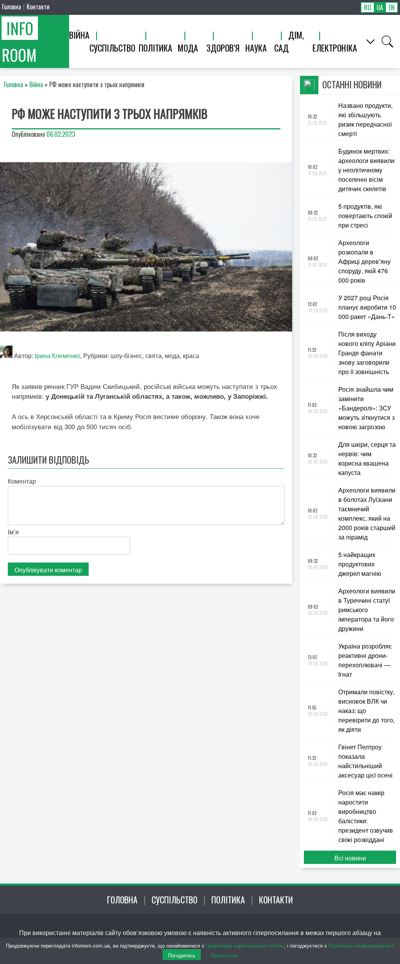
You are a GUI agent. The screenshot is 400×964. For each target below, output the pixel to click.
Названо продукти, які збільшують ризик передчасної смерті (365, 119)
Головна (11, 6)
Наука (256, 47)
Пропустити (224, 955)
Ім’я (13, 531)
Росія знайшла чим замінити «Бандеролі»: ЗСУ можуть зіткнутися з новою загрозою (366, 408)
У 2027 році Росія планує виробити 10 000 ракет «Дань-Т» (367, 307)
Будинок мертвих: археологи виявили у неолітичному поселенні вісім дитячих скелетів (366, 170)
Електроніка (334, 47)
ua (380, 7)
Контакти (38, 6)
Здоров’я (222, 47)
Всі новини (350, 857)
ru (367, 7)
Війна (79, 35)
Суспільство (112, 47)
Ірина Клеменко (57, 355)
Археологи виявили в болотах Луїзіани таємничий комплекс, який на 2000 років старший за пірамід (366, 513)
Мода (188, 47)
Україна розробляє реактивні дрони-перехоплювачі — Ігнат (365, 660)
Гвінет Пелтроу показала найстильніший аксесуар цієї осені (365, 760)
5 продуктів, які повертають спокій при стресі (365, 215)
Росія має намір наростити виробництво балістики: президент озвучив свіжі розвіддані (365, 816)
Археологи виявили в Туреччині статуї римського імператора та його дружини (366, 609)
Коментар (22, 481)
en (392, 7)
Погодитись (181, 955)
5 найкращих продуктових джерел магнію (359, 564)
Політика (155, 47)
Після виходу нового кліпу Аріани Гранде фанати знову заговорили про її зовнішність (367, 353)
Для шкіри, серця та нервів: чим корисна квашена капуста (367, 458)
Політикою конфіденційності (361, 945)
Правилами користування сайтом (244, 945)
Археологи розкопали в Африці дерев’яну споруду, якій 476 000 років (364, 261)
